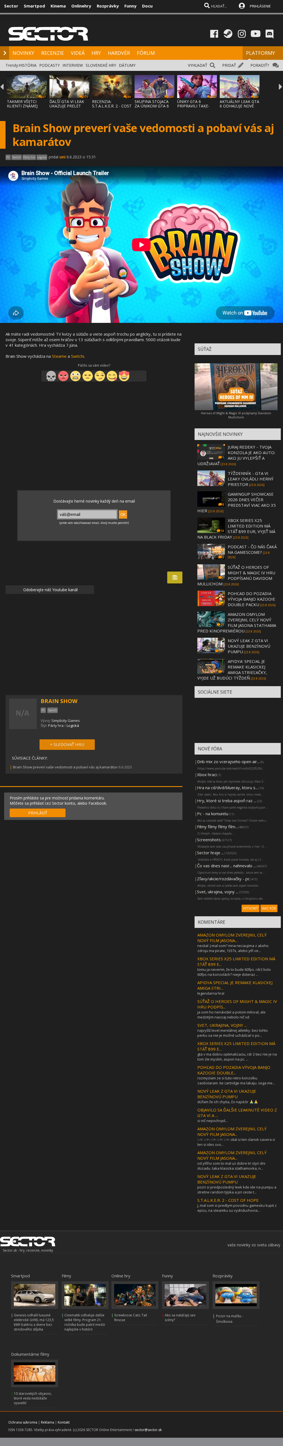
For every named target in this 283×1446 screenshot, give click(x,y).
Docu (147, 6)
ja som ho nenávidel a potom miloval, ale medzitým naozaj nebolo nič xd (231, 1015)
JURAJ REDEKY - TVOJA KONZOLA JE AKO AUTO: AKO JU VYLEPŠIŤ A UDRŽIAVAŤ (236, 455)
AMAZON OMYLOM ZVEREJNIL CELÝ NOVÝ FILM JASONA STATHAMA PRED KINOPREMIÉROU (236, 622)
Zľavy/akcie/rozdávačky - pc (223, 878)
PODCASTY (49, 65)
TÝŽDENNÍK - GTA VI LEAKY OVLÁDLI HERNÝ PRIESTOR (251, 478)
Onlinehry (81, 6)
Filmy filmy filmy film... (217, 826)
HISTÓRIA (27, 65)
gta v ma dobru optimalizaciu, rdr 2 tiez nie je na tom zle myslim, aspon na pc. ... (237, 1057)
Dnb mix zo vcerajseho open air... (228, 761)
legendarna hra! (210, 993)
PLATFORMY (260, 53)
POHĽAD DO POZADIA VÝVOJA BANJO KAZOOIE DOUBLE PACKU (251, 599)
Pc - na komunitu (212, 813)
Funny (130, 6)
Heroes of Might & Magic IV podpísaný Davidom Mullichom (236, 415)
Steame (59, 356)
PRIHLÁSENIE (260, 6)
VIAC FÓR (269, 908)
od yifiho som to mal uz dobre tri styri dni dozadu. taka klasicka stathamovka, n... (231, 1166)
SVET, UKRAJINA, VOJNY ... (222, 1025)
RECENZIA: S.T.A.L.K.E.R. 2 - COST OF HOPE (112, 106)
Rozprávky (108, 6)
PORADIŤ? (259, 65)
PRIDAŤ (229, 65)
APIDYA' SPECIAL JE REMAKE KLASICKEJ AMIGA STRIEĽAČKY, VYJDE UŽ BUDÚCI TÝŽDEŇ (232, 669)
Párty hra (56, 725)
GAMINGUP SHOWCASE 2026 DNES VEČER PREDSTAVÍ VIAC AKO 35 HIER (236, 502)
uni (62, 156)
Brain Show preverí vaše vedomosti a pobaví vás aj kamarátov (65, 767)
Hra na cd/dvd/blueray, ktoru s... (227, 787)
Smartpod (34, 6)
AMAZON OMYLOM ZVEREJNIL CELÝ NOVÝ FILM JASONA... (232, 937)
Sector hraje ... (210, 852)
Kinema (58, 6)
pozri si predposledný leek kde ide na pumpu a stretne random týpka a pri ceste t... (236, 1190)
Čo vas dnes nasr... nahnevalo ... (226, 865)
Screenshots (209, 839)
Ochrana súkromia (22, 1422)
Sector (11, 6)
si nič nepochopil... (212, 1120)
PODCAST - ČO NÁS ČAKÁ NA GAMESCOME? (252, 549)
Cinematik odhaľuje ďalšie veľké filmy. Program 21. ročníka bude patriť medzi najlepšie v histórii (84, 1322)
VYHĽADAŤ (197, 65)
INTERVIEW (72, 65)
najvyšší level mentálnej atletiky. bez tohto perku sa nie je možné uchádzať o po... (232, 1033)
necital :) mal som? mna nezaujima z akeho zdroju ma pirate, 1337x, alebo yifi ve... (233, 948)
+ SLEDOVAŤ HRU (67, 744)
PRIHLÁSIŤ (37, 812)
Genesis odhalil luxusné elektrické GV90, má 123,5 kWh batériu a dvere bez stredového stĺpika (34, 1322)
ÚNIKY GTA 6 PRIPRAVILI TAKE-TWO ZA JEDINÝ (193, 106)
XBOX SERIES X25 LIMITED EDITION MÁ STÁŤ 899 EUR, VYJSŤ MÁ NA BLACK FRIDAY (236, 529)
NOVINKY (23, 53)
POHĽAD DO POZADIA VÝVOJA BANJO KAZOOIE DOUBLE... (233, 1070)
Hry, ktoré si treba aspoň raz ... (226, 800)
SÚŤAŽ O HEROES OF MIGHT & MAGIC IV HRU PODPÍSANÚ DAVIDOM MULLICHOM (236, 575)
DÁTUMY (127, 65)
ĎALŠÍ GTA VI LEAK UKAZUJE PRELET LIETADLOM (66, 106)
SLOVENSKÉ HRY (101, 65)
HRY (96, 53)
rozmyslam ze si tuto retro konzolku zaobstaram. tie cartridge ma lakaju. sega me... (236, 1080)
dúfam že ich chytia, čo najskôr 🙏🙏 (227, 1101)
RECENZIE (52, 53)
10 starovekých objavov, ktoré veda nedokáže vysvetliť (33, 1398)
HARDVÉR (119, 53)
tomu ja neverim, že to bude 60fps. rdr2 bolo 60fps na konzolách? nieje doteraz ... (234, 972)
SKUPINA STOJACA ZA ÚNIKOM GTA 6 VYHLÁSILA (152, 106)
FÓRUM (146, 53)
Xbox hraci (207, 774)
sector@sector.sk (148, 1429)
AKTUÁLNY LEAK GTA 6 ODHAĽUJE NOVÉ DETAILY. (239, 106)
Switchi (77, 356)
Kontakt (64, 1422)
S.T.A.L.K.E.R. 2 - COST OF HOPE (228, 1200)
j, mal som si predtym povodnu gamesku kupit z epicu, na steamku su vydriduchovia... (237, 1208)
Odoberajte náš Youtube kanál (50, 589)
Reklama (47, 1422)
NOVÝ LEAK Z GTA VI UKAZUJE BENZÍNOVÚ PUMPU (249, 646)
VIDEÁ (78, 53)
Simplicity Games (65, 720)
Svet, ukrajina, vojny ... (217, 891)
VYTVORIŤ (250, 908)
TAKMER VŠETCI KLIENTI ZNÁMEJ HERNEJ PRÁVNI (22, 106)
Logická (73, 725)
